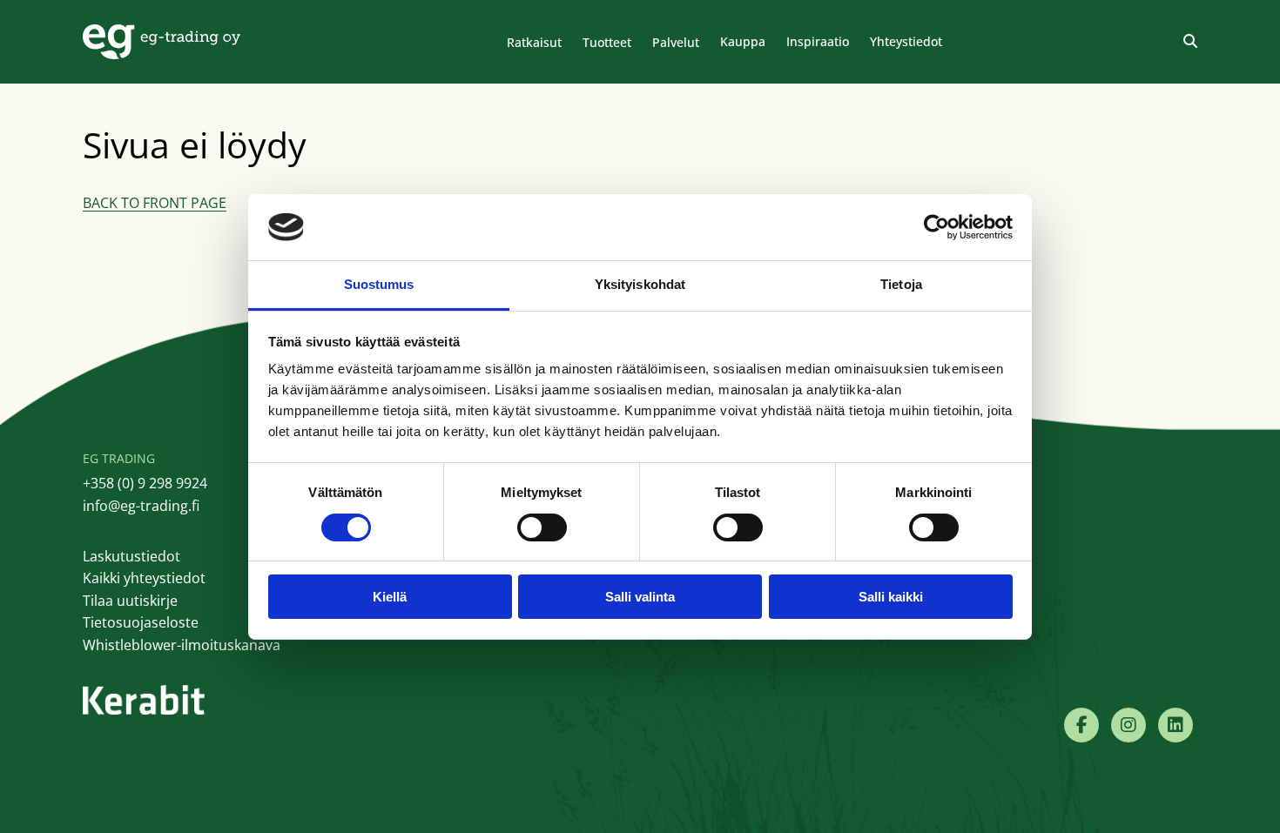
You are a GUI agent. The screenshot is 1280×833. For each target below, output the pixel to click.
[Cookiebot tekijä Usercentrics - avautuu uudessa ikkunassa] (936, 227)
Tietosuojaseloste (141, 622)
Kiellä (390, 596)
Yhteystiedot (906, 41)
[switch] (542, 527)
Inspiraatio (817, 41)
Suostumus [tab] (379, 284)
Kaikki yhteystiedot (144, 578)
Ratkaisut (534, 42)
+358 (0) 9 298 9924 (145, 483)
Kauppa (742, 41)
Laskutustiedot (131, 556)
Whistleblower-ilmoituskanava (181, 645)
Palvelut (675, 42)
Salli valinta (640, 596)
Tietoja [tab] (901, 284)
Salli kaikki (891, 596)
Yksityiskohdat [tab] (640, 284)
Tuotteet (607, 42)
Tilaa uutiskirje (130, 600)
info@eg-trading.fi (141, 505)
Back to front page (154, 202)
